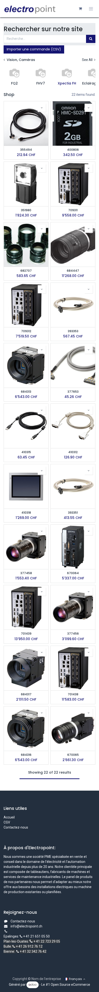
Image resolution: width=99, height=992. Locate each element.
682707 (26, 270)
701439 (26, 633)
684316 (26, 755)
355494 (26, 149)
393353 (73, 331)
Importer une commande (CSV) (34, 49)
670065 (73, 755)
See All (87, 60)
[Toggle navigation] (91, 8)
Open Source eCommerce (70, 984)
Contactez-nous (16, 827)
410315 (26, 452)
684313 (26, 391)
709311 (73, 210)
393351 (73, 512)
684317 (26, 694)
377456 (73, 633)
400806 (73, 149)
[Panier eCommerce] (80, 8)
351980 (26, 210)
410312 (73, 452)
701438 (73, 694)
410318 (26, 512)
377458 (26, 573)
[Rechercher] (90, 39)
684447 (73, 270)
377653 (73, 391)
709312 (26, 331)
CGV (7, 822)
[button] (42, 108)
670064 (73, 573)
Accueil (9, 817)
